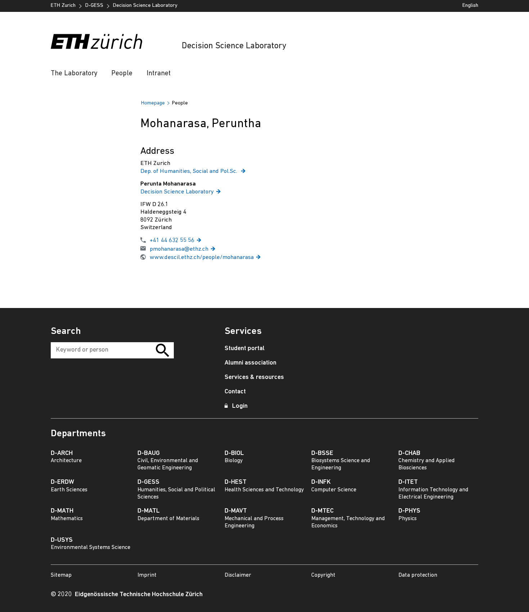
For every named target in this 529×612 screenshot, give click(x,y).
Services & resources (254, 377)
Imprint (147, 575)
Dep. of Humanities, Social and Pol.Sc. (189, 171)
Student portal (244, 348)
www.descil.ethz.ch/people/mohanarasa (202, 257)
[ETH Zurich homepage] (96, 41)
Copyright (323, 575)
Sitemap (61, 575)
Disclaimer (238, 575)
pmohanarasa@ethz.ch (179, 249)
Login (240, 406)
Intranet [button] (158, 73)
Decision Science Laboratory (234, 46)
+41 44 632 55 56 (172, 240)
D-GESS (94, 5)
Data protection (417, 575)
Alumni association (250, 363)
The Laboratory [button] (74, 73)
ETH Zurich (63, 5)
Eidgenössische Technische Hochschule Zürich (139, 594)
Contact (235, 392)
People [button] (121, 73)
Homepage (153, 103)
